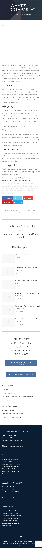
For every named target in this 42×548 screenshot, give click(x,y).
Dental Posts (18, 210)
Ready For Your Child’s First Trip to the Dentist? (27, 294)
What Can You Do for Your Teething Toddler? (27, 320)
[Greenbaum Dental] (8, 498)
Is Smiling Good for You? (23, 255)
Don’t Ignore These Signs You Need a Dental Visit (27, 307)
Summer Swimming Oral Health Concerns (26, 281)
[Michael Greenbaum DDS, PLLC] (12, 446)
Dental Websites (30, 541)
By (14, 213)
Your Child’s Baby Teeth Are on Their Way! (26, 269)
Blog (12, 210)
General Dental (26, 210)
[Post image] (8, 258)
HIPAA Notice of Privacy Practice (21, 543)
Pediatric (34, 210)
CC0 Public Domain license (27, 178)
